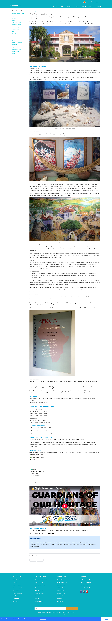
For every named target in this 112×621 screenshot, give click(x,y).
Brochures (14, 53)
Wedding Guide (39, 601)
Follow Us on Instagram (85, 582)
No (40, 560)
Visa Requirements (17, 593)
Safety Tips (60, 598)
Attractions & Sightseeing (18, 13)
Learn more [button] (43, 619)
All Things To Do (61, 587)
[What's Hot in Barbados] (84, 2)
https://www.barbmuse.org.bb (44, 433)
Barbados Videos (16, 51)
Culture (13, 35)
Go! (72, 608)
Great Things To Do (62, 582)
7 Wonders (15, 582)
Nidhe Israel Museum (72, 542)
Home (30, 11)
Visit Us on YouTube (84, 585)
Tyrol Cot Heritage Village (69, 544)
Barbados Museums (44, 11)
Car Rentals (14, 18)
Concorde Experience (35, 546)
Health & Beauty (16, 26)
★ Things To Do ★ (17, 10)
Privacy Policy (71, 612)
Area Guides (15, 46)
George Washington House (68, 442)
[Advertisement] (20, 77)
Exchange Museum (35, 544)
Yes (33, 560)
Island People (16, 595)
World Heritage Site (18, 587)
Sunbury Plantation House (56, 544)
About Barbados (17, 579)
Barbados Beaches (16, 24)
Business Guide (39, 590)
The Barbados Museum (36, 542)
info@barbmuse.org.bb (41, 430)
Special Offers (60, 579)
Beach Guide (38, 587)
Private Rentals (61, 593)
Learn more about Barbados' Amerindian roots (57, 195)
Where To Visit (60, 590)
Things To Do (36, 11)
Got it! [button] (106, 619)
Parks (13, 31)
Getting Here (16, 590)
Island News (60, 601)
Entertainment (15, 27)
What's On (15, 601)
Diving (13, 20)
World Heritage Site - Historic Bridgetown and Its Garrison (68, 439)
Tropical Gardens (16, 29)
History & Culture (17, 585)
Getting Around (15, 16)
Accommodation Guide (41, 579)
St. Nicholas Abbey (45, 544)
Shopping (14, 38)
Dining (13, 40)
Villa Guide (37, 598)
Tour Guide (37, 595)
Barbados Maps (16, 47)
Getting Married (15, 36)
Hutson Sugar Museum (81, 544)
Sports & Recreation (17, 22)
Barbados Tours (15, 15)
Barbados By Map (39, 582)
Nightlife (14, 33)
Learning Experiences (17, 42)
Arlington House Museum (83, 542)
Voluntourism (15, 44)
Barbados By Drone (16, 49)
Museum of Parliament (61, 542)
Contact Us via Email (85, 587)
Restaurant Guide (39, 593)
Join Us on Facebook (85, 579)
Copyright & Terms (62, 612)
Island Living (16, 598)
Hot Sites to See (61, 585)
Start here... (51, 533)
